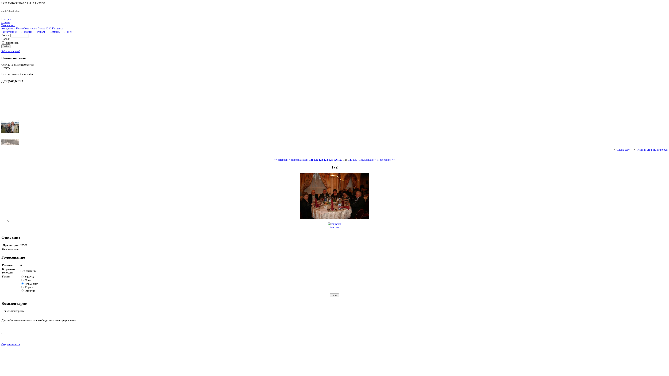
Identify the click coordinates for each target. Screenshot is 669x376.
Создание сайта (10, 344)
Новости (26, 31)
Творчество (8, 25)
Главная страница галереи (652, 149)
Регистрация (9, 31)
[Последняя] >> (385, 159)
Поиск (68, 31)
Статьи (5, 22)
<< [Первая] (281, 159)
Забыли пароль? (10, 51)
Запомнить (12, 42)
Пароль (5, 38)
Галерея (6, 19)
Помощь (55, 31)
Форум (41, 31)
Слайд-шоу (623, 149)
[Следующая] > (367, 159)
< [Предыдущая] (298, 159)
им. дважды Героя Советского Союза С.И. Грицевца (32, 28)
